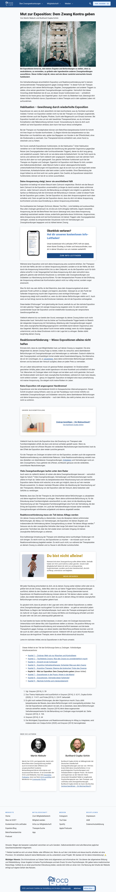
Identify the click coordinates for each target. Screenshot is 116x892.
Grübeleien (67, 460)
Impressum (90, 816)
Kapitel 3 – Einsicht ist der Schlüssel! (42, 662)
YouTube (62, 820)
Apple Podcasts (65, 828)
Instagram (63, 816)
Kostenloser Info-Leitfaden (16, 824)
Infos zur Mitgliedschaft (41, 824)
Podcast (8, 836)
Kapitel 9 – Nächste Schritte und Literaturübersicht (48, 681)
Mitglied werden (38, 820)
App (34, 832)
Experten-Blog (10, 828)
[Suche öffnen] (90, 3)
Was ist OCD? (10, 820)
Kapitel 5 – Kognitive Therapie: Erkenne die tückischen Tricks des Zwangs (57, 668)
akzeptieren (48, 359)
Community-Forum (39, 779)
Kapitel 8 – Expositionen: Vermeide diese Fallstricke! (48, 678)
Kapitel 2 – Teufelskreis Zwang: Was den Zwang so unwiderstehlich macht (57, 659)
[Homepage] (9, 3)
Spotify (62, 824)
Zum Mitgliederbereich (41, 816)
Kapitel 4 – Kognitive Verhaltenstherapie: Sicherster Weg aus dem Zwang (57, 665)
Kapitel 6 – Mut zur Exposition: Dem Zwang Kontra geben (51, 671)
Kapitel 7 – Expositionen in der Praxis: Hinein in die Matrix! (51, 675)
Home (7, 816)
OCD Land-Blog (46, 777)
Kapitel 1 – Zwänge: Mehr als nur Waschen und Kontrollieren (52, 655)
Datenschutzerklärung (95, 824)
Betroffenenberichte (13, 832)
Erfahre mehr (66, 888)
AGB (88, 820)
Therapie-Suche (38, 828)
